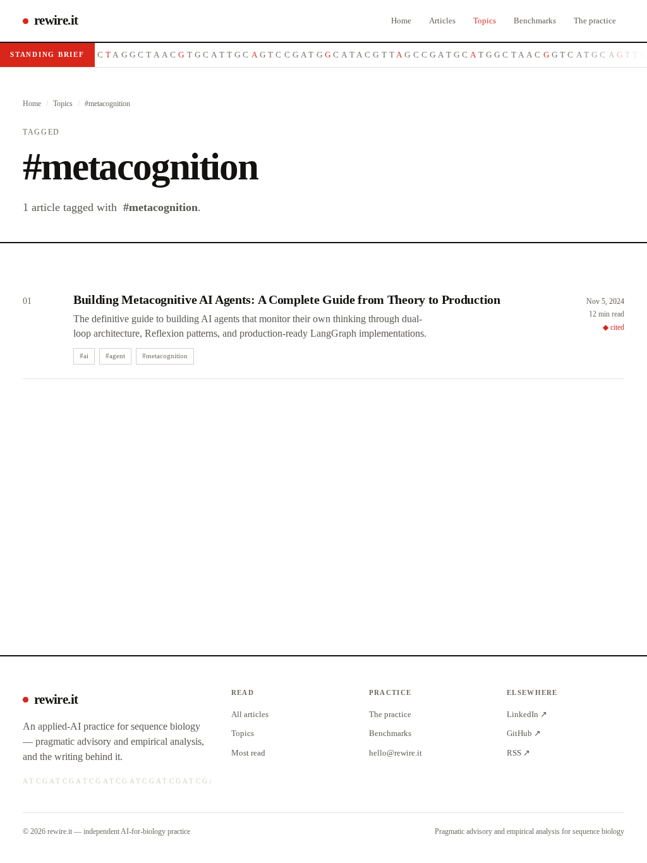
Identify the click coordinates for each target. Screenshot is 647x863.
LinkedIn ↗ (527, 714)
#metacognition (165, 355)
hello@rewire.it (395, 752)
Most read (248, 752)
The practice (595, 20)
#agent (115, 355)
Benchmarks (535, 20)
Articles (442, 20)
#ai (84, 355)
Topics (484, 20)
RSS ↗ (518, 752)
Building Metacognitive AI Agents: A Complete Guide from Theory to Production (286, 299)
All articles (250, 714)
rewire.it (56, 20)
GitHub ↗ (524, 733)
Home (401, 20)
